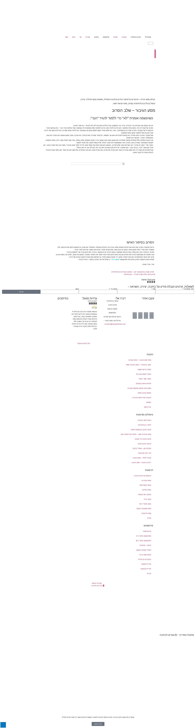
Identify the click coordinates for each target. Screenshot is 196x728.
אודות (149, 518)
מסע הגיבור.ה (146, 480)
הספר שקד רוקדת (145, 379)
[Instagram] (140, 315)
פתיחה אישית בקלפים (143, 383)
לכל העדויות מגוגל (83, 343)
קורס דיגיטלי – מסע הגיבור (142, 458)
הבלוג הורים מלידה (144, 559)
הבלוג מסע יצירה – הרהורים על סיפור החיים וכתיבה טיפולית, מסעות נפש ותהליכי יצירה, (117, 99)
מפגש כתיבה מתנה (144, 393)
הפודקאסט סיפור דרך (143, 536)
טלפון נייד (113, 289)
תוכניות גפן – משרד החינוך (142, 448)
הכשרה (124, 37)
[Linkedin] (134, 315)
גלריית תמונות (146, 564)
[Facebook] (151, 315)
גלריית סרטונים (146, 569)
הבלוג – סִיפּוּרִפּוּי (145, 545)
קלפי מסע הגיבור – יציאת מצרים (140, 360)
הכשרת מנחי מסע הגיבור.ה (141, 398)
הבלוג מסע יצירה (145, 555)
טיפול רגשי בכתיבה (144, 420)
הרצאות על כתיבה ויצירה (142, 476)
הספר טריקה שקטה (144, 369)
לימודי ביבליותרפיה (144, 425)
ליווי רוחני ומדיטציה (144, 453)
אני (80, 37)
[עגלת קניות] (150, 43)
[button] (154, 282)
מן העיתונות (147, 531)
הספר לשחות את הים (143, 374)
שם (154, 289)
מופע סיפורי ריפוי (145, 504)
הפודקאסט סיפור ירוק (143, 541)
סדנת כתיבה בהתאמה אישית (141, 430)
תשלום (148, 402)
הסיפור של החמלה (144, 494)
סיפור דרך (115, 259)
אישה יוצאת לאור (145, 485)
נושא (77, 289)
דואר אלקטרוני (189, 289)
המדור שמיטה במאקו (143, 550)
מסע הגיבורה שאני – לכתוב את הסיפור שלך (136, 434)
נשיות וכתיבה (146, 490)
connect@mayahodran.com (115, 324)
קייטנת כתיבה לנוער (144, 444)
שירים (149, 573)
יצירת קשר (147, 407)
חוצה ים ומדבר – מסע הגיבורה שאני (138, 365)
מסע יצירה (147, 499)
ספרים (88, 37)
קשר (66, 37)
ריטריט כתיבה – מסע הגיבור (141, 462)
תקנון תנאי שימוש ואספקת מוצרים (139, 388)
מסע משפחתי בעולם (144, 509)
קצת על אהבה (146, 513)
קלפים (115, 37)
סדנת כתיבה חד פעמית (143, 439)
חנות (73, 37)
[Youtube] (146, 315)
